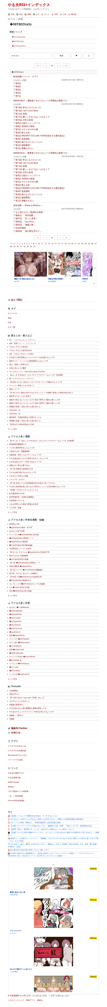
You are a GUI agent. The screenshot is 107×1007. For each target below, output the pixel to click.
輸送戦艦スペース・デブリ (25, 76)
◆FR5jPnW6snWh (16, 653)
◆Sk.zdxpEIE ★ (15, 660)
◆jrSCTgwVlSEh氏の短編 (18, 559)
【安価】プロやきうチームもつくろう (23, 490)
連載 (29, 14)
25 (89, 243)
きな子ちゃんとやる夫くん (19, 701)
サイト (47, 14)
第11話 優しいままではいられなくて (33, 116)
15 (55, 243)
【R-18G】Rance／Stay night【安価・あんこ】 (27, 698)
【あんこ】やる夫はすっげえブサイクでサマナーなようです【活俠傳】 (36, 375)
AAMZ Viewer (13, 782)
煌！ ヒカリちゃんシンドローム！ (22, 340)
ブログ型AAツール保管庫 (18, 791)
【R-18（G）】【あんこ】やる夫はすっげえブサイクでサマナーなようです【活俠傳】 (42, 441)
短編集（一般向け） (17, 715)
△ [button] (89, 55)
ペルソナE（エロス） (17, 479)
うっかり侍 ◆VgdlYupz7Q (19, 674)
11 (42, 243)
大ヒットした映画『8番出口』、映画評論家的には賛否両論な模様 (35, 822)
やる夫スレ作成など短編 (18, 476)
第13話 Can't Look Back (27, 110)
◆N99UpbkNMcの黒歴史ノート (21, 538)
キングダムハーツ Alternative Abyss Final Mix (27, 371)
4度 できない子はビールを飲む (21, 354)
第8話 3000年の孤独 (25, 126)
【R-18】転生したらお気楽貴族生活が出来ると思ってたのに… (32, 483)
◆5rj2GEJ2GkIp (18, 37)
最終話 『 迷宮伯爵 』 (26, 215)
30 (18, 246)
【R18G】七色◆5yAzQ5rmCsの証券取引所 (25, 577)
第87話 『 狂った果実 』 (27, 218)
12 (45, 243)
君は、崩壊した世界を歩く (19, 364)
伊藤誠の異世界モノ (17, 705)
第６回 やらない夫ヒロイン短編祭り (23, 573)
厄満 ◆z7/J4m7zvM (16, 649)
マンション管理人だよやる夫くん (22, 385)
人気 (64, 14)
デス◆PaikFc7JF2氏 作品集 (19, 587)
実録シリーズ (14, 389)
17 (62, 243)
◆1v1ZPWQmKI (15, 646)
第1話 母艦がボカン (25, 148)
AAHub (11, 786)
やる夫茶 (17, 104)
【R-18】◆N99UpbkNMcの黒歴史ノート (24, 563)
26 (92, 243)
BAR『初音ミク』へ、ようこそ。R (22, 343)
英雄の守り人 (14, 694)
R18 (9, 322)
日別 (12, 14)
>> (66, 65)
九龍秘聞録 (13, 691)
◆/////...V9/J (13, 667)
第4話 (18, 86)
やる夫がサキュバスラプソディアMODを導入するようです (31, 712)
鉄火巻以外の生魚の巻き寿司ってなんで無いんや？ (29, 850)
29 (14, 246)
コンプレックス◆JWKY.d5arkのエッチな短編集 (27, 584)
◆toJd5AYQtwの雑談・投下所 (20, 527)
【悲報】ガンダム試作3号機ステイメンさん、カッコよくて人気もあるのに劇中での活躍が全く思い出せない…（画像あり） (53, 833)
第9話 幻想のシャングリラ (28, 123)
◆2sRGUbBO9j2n (16, 611)
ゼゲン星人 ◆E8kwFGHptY (19, 642)
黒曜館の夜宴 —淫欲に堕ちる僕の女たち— (25, 407)
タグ (37, 14)
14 (52, 243)
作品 (21, 14)
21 (76, 243)
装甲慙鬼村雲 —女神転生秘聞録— (22, 497)
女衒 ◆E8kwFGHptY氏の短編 (20, 591)
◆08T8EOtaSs (18, 41)
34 (31, 246)
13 (49, 243)
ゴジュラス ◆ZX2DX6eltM (19, 639)
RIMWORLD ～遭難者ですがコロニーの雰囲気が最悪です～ (41, 100)
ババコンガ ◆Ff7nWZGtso (19, 663)
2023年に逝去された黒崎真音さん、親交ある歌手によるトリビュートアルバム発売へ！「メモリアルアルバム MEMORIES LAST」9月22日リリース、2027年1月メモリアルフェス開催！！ (51, 854)
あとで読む (17, 299)
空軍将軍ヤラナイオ (17, 500)
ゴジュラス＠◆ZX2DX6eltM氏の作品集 (24, 534)
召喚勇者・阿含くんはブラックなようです (25, 455)
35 (34, 246)
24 (85, 243)
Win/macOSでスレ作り (17, 755)
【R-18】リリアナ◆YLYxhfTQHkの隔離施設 (26, 570)
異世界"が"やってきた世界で (20, 396)
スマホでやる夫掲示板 (17, 750)
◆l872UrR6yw (14, 671)
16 (59, 243)
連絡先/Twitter (18, 728)
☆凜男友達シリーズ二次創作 (20, 548)
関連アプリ (30, 1000)
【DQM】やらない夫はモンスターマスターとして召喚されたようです (35, 382)
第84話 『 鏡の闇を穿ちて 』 (29, 231)
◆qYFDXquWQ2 (19, 46)
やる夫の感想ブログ (16, 773)
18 (65, 243)
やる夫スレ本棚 (19, 80)
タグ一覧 (11, 327)
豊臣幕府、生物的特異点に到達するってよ (25, 417)
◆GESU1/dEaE (14, 618)
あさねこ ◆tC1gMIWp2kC (19, 607)
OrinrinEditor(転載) (16, 800)
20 (72, 243)
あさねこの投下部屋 (17, 531)
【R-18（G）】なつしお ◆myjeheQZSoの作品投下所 (29, 552)
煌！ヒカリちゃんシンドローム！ (22, 378)
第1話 (18, 95)
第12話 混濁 (21, 113)
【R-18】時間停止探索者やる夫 (21, 469)
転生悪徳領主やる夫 (17, 493)
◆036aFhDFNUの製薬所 (18, 542)
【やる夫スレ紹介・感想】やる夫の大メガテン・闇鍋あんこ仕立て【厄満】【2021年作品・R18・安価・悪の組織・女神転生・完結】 (53, 845)
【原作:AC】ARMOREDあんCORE (21, 424)
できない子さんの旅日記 (18, 347)
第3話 (18, 89)
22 (79, 243)
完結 (9, 318)
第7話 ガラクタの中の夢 (27, 129)
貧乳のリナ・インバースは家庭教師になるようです (28, 361)
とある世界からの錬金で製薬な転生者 (23, 504)
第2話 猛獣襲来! (23, 145)
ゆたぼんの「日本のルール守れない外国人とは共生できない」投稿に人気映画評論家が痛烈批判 (46, 819)
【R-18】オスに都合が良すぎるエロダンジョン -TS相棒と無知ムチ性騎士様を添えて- (41, 393)
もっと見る (12, 429)
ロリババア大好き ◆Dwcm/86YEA (22, 657)
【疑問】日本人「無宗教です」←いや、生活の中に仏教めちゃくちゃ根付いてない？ (42, 829)
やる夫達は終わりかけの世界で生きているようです (28, 458)
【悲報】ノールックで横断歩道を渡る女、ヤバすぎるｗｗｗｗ (34, 816)
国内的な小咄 (14, 524)
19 (69, 243)
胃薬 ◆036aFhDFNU (17, 635)
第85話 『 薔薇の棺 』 (26, 224)
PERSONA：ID (14, 410)
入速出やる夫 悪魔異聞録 (19, 451)
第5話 (18, 83)
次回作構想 (21, 227)
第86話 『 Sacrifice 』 (26, 221)
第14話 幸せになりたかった (28, 107)
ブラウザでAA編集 (15, 759)
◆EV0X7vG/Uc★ (15, 628)
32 (24, 246)
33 (28, 246)
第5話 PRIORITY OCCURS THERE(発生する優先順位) (40, 135)
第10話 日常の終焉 (24, 120)
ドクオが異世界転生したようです (22, 448)
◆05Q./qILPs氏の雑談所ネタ (20, 580)
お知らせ (15, 732)
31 (21, 246)
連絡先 (40, 1000)
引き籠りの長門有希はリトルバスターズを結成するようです (32, 357)
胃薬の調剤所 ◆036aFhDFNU (20, 566)
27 (95, 243)
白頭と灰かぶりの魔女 (17, 368)
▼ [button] (76, 55)
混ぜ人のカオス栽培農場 (18, 556)
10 (39, 243)
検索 (61, 55)
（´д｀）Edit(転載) (15, 796)
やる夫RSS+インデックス (29, 4)
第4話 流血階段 (23, 138)
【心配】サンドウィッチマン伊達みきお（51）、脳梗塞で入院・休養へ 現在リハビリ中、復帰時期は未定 (51, 826)
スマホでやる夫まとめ (17, 746)
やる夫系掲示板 (14, 777)
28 (11, 246)
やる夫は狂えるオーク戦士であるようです (25, 462)
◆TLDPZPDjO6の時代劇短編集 (21, 545)
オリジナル (12, 313)
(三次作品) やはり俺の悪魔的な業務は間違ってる (27, 708)
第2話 (18, 92)
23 (82, 243)
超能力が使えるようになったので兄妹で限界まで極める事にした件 (34, 400)
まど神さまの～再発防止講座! (29, 212)
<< (38, 65)
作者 (56, 14)
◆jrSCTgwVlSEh (15, 621)
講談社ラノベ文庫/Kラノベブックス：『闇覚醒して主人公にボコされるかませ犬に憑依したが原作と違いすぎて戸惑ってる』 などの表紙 (53, 839)
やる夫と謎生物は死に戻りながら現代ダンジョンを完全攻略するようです (37, 486)
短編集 (11, 719)
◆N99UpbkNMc (15, 614)
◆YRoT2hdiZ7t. (15, 625)
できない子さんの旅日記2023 (20, 350)
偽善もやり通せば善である (19, 465)
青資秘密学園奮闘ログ (17, 444)
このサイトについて (16, 1000)
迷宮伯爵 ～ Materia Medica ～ (28, 205)
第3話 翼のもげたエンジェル (29, 142)
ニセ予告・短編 (15, 508)
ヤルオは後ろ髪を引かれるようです (22, 472)
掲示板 (73, 14)
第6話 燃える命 (23, 132)
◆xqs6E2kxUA (14, 632)
